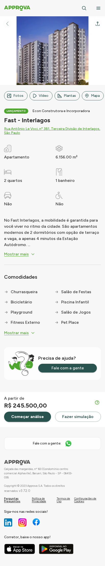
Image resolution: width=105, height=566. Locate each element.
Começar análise (27, 416)
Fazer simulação (78, 416)
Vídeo (43, 95)
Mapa (95, 95)
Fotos (18, 95)
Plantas (70, 95)
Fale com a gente (67, 368)
